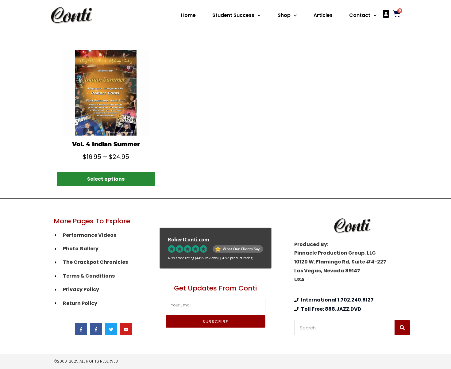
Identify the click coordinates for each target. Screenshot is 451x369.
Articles (323, 15)
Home (188, 15)
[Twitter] (111, 329)
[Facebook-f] (81, 329)
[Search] (402, 327)
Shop (284, 15)
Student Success (233, 15)
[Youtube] (126, 329)
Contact (359, 15)
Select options (106, 179)
